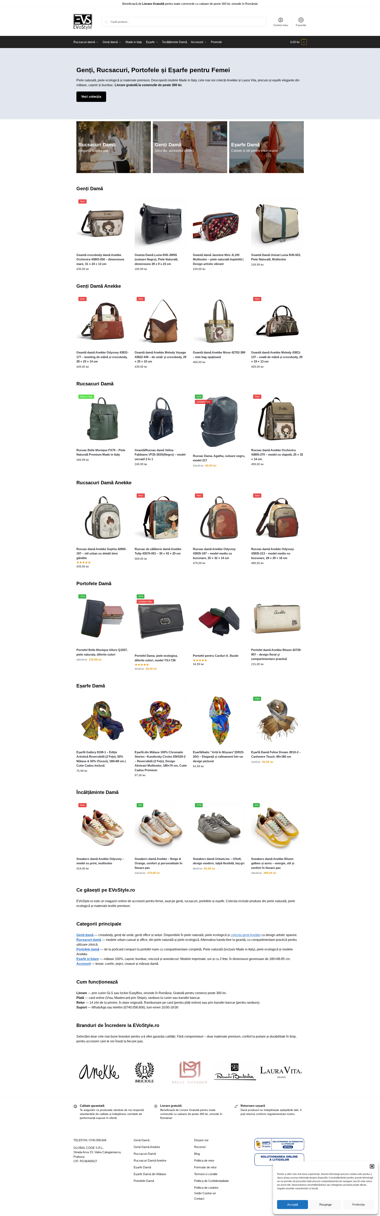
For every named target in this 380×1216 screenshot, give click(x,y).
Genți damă (85, 935)
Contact (199, 1198)
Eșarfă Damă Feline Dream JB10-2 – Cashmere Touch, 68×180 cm (276, 754)
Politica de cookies (206, 1187)
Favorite (301, 25)
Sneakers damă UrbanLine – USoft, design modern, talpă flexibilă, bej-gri (218, 861)
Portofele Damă (93, 583)
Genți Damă (168, 144)
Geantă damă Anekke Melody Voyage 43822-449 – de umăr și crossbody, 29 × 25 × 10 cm (160, 357)
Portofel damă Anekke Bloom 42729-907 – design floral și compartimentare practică (276, 654)
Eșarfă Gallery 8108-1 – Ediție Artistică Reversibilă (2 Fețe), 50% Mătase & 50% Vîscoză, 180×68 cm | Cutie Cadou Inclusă (101, 758)
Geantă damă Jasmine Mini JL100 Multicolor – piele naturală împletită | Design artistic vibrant (218, 259)
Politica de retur (204, 1160)
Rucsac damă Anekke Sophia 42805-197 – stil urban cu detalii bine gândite (101, 553)
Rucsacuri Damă (96, 144)
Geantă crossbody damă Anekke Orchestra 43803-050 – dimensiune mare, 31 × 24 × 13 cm (100, 259)
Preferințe (358, 1204)
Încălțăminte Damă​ (97, 792)
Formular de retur (205, 1167)
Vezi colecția (91, 96)
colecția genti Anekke (246, 935)
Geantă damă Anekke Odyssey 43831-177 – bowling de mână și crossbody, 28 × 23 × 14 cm (102, 357)
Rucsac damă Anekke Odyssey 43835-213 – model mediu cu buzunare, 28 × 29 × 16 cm (272, 553)
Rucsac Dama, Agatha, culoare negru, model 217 (219, 458)
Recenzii (199, 1147)
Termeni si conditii (205, 1174)
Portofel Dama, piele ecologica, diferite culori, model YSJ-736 (156, 658)
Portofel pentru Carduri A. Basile (215, 655)
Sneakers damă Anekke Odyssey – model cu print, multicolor (100, 861)
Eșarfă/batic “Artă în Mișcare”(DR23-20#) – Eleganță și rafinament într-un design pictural (218, 756)
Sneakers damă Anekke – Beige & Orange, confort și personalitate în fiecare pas (158, 863)
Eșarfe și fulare (87, 959)
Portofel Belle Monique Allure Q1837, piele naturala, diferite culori (102, 652)
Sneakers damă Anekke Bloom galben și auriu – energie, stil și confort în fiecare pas (272, 863)
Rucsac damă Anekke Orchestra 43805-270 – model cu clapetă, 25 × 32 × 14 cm (277, 454)
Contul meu (280, 25)
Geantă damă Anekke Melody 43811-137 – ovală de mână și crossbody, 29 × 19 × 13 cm (276, 357)
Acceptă (292, 1204)
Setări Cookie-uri (205, 1193)
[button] (372, 1166)
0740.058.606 (97, 1140)
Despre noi (201, 1140)
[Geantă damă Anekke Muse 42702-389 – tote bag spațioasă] (219, 321)
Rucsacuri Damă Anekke (103, 482)
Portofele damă (87, 949)
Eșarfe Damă (245, 144)
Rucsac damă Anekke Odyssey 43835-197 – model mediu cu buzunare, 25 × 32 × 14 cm (214, 553)
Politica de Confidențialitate (211, 1181)
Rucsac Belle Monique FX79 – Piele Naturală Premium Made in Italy (100, 452)
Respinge (325, 1204)
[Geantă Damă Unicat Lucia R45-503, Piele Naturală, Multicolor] (277, 223)
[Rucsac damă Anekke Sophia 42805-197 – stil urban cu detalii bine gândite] (102, 517)
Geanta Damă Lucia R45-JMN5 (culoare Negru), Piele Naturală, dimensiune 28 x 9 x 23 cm (156, 259)
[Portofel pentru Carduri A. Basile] (219, 621)
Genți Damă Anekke (98, 286)
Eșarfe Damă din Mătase (150, 1174)
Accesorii (83, 963)
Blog (197, 1153)
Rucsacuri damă (88, 939)
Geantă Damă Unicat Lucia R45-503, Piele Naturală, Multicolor (276, 257)
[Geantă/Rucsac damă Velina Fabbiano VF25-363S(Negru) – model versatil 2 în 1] (161, 419)
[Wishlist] (123, 203)
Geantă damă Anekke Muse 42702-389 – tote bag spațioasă (219, 355)
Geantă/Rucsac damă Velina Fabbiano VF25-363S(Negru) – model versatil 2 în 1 (160, 454)
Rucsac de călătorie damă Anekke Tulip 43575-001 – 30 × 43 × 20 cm (158, 551)
